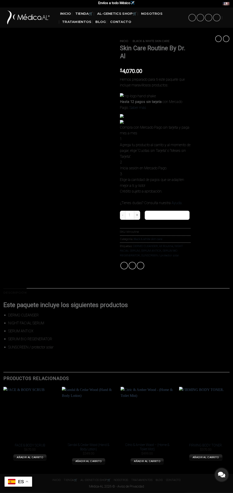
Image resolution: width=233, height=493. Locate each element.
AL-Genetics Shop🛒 (117, 14)
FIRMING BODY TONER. (206, 445)
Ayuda (177, 203)
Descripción (15, 292)
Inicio (124, 41)
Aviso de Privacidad (130, 486)
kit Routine (166, 246)
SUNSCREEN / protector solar (160, 255)
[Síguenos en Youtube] (216, 17)
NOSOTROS (151, 14)
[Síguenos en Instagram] (200, 17)
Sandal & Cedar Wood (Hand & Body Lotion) (88, 447)
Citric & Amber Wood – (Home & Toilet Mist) (147, 447)
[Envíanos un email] (208, 17)
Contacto (120, 22)
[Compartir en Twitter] (132, 265)
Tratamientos (76, 22)
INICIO (65, 14)
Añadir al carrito (167, 215)
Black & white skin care (151, 41)
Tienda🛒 (84, 14)
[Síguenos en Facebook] (192, 17)
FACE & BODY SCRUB (30, 445)
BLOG (100, 22)
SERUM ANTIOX (151, 250)
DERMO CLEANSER (145, 246)
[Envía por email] (140, 265)
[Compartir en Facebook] (124, 265)
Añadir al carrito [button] (30, 457)
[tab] (15, 292)
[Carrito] (227, 18)
